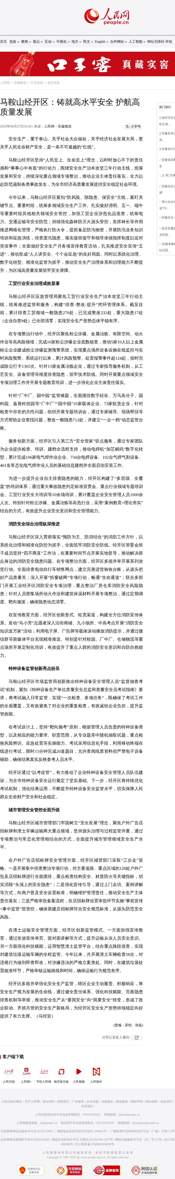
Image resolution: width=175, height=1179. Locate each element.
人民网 (5, 82)
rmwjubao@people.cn (145, 1123)
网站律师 (152, 1101)
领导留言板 (61, 1081)
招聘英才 (63, 1101)
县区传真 (54, 82)
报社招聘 (48, 1101)
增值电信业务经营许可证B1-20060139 (81, 1131)
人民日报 (9, 1081)
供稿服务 (107, 1101)
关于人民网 (32, 1101)
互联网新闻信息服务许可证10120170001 (27, 1131)
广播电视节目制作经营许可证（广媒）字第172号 (142, 1131)
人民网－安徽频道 (57, 126)
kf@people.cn (48, 1123)
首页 (3, 41)
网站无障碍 (155, 41)
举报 (168, 41)
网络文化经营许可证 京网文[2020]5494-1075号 (82, 1139)
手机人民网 (43, 1081)
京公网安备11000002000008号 (94, 1144)
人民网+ (26, 1081)
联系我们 (87, 1106)
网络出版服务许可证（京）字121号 (138, 1139)
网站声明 (137, 1101)
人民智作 (96, 1081)
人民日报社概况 (11, 1101)
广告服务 (78, 1101)
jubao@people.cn (129, 1114)
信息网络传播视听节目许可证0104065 (25, 1139)
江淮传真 (37, 82)
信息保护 (166, 1101)
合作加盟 (93, 1101)
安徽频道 (20, 82)
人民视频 (79, 1081)
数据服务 (122, 1101)
